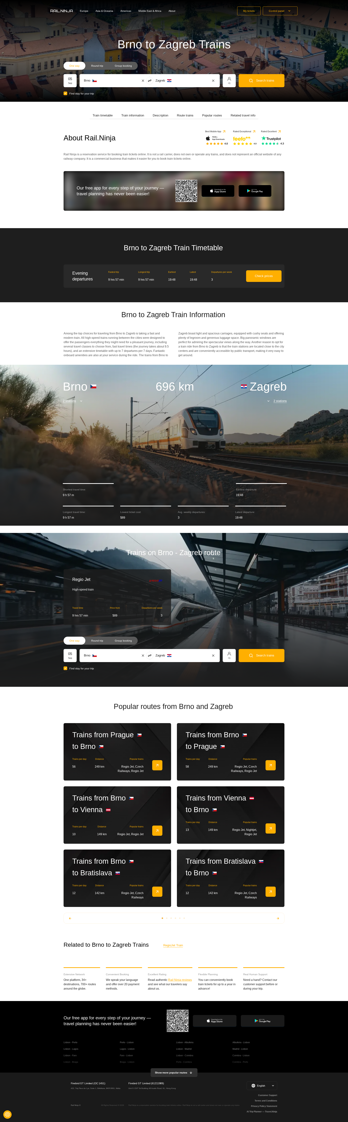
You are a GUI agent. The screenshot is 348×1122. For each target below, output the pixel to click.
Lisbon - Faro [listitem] (70, 1055)
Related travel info (243, 115)
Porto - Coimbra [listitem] (184, 1062)
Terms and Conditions (266, 1100)
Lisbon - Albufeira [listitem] (184, 1042)
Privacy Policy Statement (264, 1106)
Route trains (185, 115)
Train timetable (103, 115)
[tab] (103, 115)
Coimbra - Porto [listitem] (240, 1062)
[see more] (157, 765)
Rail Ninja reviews (180, 979)
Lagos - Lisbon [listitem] (127, 1049)
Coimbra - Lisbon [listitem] (241, 1055)
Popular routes (212, 115)
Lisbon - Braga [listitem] (71, 1062)
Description (160, 115)
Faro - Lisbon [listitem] (126, 1055)
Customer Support (267, 1095)
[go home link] (61, 11)
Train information (132, 115)
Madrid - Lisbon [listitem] (240, 1049)
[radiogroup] (101, 66)
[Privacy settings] (7, 1114)
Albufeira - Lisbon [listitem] (241, 1042)
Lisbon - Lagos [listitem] (71, 1049)
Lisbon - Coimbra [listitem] (184, 1055)
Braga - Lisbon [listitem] (127, 1062)
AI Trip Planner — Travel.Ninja (262, 1111)
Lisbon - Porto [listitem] (70, 1042)
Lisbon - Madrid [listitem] (184, 1049)
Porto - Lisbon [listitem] (127, 1042)
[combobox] (104, 81)
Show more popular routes (171, 1072)
